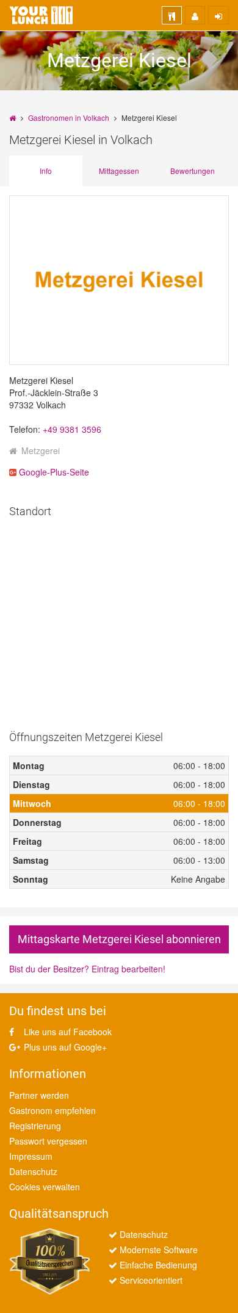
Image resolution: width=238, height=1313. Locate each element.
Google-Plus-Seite (52, 472)
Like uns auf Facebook (66, 1031)
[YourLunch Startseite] (41, 15)
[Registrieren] (195, 15)
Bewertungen (192, 170)
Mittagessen (119, 170)
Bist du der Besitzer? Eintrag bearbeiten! (87, 969)
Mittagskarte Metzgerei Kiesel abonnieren (119, 939)
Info (46, 170)
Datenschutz (33, 1171)
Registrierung (35, 1125)
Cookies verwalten (44, 1187)
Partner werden (39, 1095)
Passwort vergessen (48, 1141)
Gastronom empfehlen (52, 1110)
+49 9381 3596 (72, 429)
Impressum (30, 1156)
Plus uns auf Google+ (64, 1047)
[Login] (218, 15)
